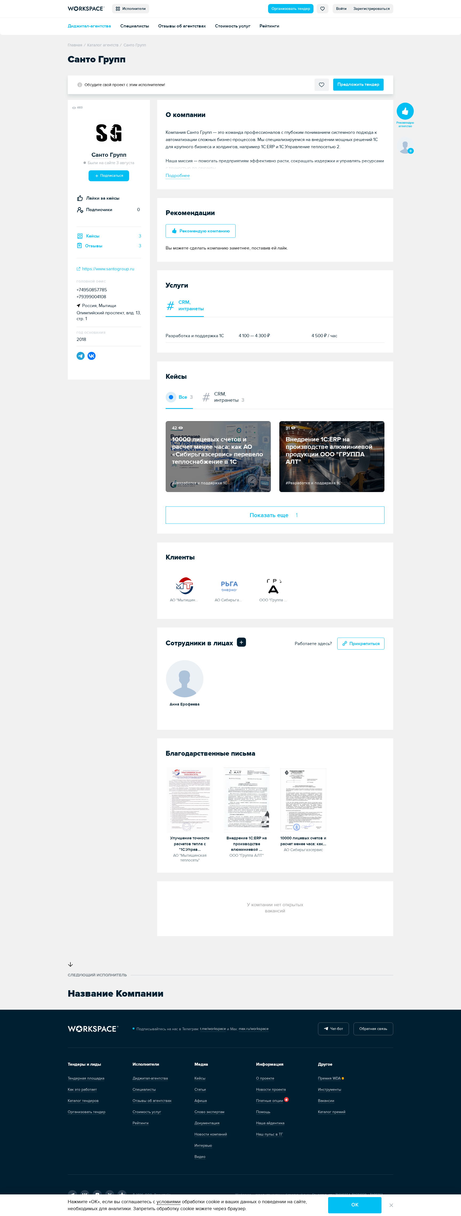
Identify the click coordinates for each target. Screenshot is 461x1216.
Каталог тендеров (83, 1100)
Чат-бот (335, 1028)
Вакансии (326, 1100)
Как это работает (82, 1089)
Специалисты (134, 26)
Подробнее (178, 175)
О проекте (265, 1078)
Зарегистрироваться (371, 8)
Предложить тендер (358, 84)
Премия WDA (329, 1078)
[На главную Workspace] (93, 1029)
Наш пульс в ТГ (269, 1134)
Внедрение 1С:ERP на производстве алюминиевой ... (246, 844)
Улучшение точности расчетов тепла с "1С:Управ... (189, 844)
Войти (341, 8)
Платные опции (269, 1100)
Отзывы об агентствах (182, 26)
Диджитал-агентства (89, 26)
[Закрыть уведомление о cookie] (391, 1205)
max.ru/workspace (254, 1028)
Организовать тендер (291, 8)
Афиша (200, 1100)
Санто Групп (109, 155)
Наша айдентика (270, 1123)
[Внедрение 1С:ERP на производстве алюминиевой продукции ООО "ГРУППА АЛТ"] (247, 799)
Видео (199, 1156)
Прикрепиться (364, 643)
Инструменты (329, 1089)
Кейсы (199, 1078)
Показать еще (274, 515)
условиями (169, 1202)
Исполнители (133, 8)
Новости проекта (271, 1089)
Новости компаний (210, 1134)
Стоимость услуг (233, 26)
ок (355, 1205)
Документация (207, 1123)
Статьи (200, 1089)
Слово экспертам (209, 1112)
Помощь (263, 1112)
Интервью (203, 1145)
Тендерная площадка (86, 1078)
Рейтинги (269, 26)
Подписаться (111, 175)
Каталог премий (331, 1112)
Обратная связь (373, 1028)
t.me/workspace (213, 1028)
